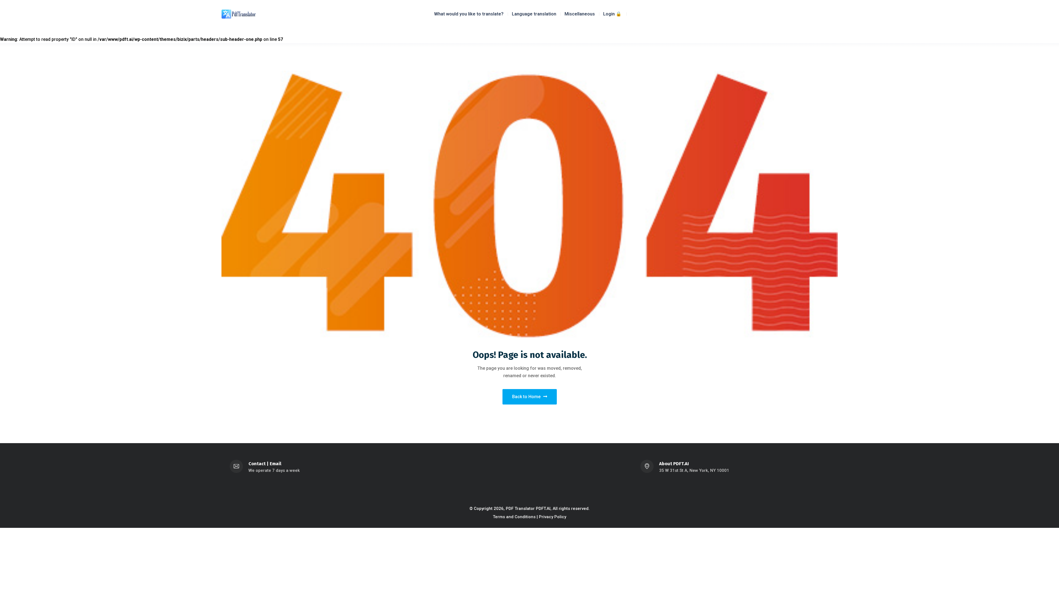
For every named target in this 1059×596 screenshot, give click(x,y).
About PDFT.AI (674, 463)
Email (275, 463)
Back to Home (526, 396)
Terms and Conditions (514, 516)
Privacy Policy (552, 516)
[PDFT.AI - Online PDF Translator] (238, 13)
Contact (257, 463)
